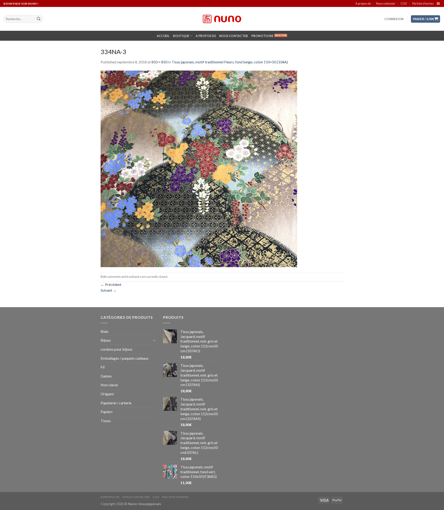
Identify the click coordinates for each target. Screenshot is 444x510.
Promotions (262, 36)
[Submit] (39, 19)
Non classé (109, 385)
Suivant (109, 290)
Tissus (106, 420)
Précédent (111, 284)
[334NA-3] (199, 168)
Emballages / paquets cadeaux (124, 358)
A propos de (363, 3)
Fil (103, 367)
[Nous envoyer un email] (438, 3)
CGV (404, 3)
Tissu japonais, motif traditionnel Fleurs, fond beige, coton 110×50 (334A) (230, 62)
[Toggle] (154, 340)
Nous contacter (385, 3)
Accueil (163, 36)
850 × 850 (159, 62)
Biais (104, 331)
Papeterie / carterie (116, 403)
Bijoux (106, 340)
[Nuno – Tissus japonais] (222, 19)
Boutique (181, 36)
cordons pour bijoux (116, 349)
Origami (107, 394)
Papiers (107, 411)
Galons (106, 376)
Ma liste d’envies (423, 3)
